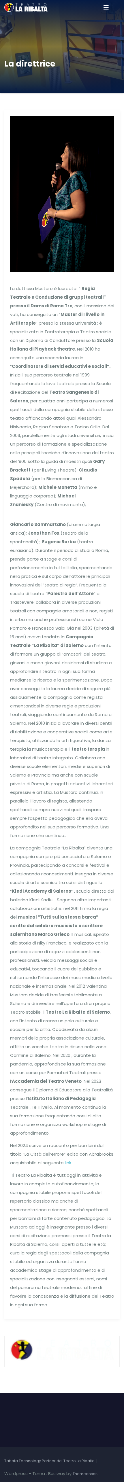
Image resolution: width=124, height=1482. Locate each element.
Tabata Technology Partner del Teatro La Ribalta (49, 1461)
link (68, 1163)
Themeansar (85, 1474)
